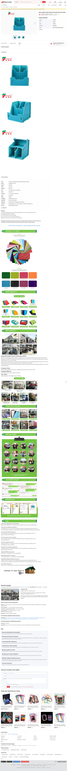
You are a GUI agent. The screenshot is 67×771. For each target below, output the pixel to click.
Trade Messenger (16, 761)
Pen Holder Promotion (58, 754)
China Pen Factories (5, 754)
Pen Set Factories (27, 754)
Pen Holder (15, 7)
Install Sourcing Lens (25, 761)
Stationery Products (34, 618)
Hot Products (13, 764)
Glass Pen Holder (23, 749)
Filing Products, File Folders (21, 739)
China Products (18, 764)
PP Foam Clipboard (23, 617)
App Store (3, 761)
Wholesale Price (39, 764)
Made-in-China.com (29, 765)
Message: (4, 678)
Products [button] (16, 2)
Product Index (50, 764)
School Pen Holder (50, 754)
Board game (3, 736)
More (2, 758)
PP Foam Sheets (16, 617)
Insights (54, 764)
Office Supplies (6, 7)
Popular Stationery (52, 737)
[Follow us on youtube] (62, 761)
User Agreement (39, 767)
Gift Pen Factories (20, 754)
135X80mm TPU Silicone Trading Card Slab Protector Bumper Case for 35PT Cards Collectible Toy (7, 725)
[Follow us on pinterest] (64, 761)
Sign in (65, 2)
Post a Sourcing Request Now (28, 686)
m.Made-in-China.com (36, 765)
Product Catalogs (15, 734)
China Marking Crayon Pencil (39, 617)
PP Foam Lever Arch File (12, 618)
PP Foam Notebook (19, 618)
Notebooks (35, 739)
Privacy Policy (48, 767)
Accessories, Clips (52, 739)
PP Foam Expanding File (30, 617)
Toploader (2, 737)
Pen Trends (16, 756)
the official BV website (23, 587)
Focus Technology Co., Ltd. (26, 767)
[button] (55, 2)
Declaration (43, 767)
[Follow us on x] (59, 761)
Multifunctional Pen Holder (15, 749)
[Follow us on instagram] (61, 761)
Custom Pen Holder (35, 754)
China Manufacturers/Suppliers (26, 764)
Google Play (9, 761)
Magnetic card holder (53, 736)
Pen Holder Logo (4, 756)
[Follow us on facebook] (58, 761)
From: (5, 673)
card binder (35, 737)
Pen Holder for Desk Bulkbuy (24, 756)
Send (8, 686)
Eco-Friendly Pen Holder (5, 749)
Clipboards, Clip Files (4, 739)
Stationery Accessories (26, 618)
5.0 (54, 44)
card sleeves (19, 737)
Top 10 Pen (10, 756)
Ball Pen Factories (12, 754)
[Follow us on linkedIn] (65, 761)
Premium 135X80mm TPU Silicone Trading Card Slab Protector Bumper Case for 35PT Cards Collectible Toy (59, 707)
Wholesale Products (33, 764)
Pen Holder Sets (42, 754)
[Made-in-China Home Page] (6, 2)
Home (2, 7)
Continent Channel (44, 764)
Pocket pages (19, 736)
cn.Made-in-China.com (43, 765)
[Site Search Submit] (44, 2)
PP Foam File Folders (10, 617)
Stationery (11, 7)
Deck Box (35, 736)
